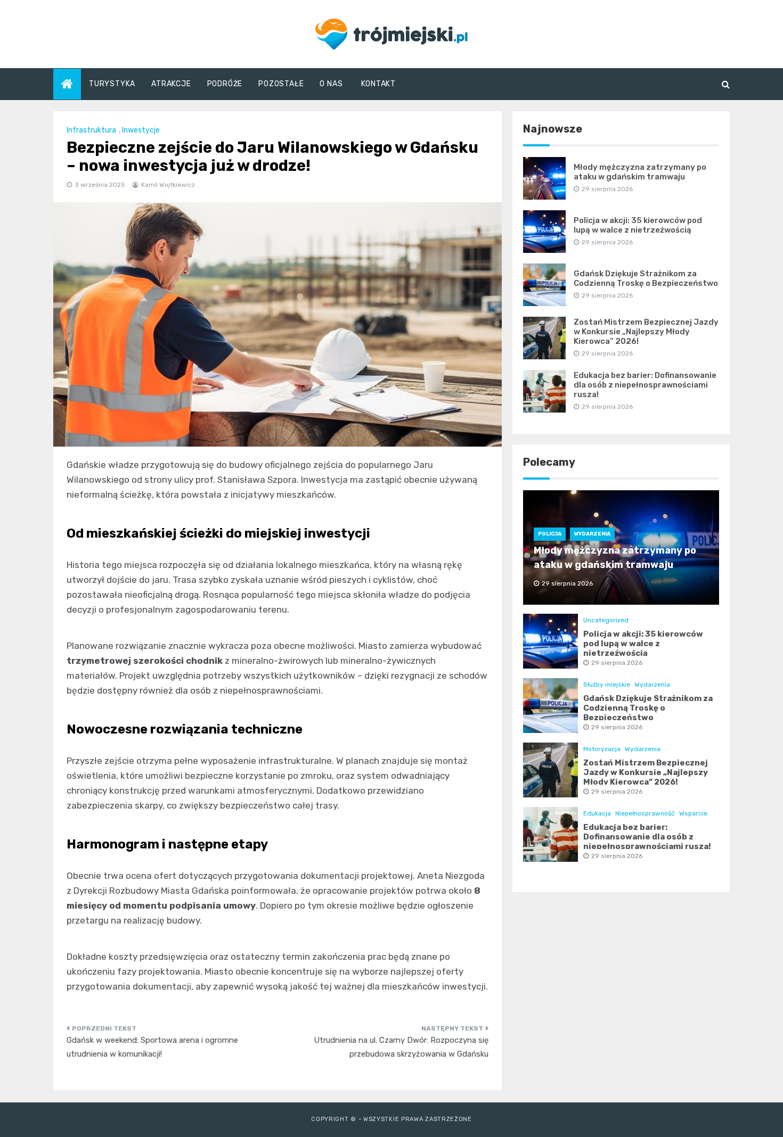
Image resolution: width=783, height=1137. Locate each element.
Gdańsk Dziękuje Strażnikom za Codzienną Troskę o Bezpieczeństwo (646, 278)
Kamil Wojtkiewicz (168, 184)
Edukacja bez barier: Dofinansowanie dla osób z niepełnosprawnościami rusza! (645, 384)
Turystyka (112, 83)
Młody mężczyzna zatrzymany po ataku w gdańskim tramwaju (640, 172)
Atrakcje (171, 83)
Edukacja (597, 813)
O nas (331, 83)
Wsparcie (693, 813)
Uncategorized (606, 620)
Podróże (225, 83)
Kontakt (378, 83)
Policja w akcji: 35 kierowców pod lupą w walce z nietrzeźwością (638, 225)
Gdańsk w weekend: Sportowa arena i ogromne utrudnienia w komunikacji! (152, 1047)
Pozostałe (281, 83)
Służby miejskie (606, 684)
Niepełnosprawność (645, 813)
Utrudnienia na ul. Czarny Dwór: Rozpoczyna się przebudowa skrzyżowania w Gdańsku (401, 1047)
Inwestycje (141, 130)
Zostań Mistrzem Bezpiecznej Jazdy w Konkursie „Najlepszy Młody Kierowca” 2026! (646, 331)
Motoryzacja (602, 749)
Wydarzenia (592, 534)
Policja (549, 534)
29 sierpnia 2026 (616, 662)
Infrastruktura (91, 130)
